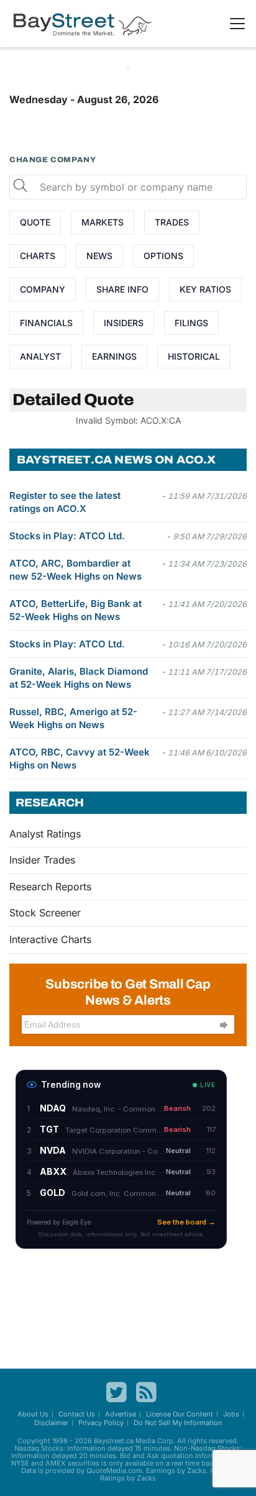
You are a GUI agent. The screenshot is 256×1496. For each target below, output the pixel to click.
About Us (32, 1414)
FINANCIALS (46, 322)
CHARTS (37, 255)
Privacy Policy (101, 1422)
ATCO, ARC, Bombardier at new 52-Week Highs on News (75, 569)
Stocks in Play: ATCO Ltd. (67, 536)
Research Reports (50, 886)
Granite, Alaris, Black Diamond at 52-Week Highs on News (78, 677)
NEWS (99, 255)
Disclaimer (51, 1422)
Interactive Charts (50, 939)
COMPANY (42, 289)
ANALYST (40, 356)
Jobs (231, 1414)
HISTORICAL (194, 356)
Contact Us (76, 1414)
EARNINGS (114, 356)
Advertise (120, 1414)
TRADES (172, 222)
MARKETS (102, 222)
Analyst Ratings (45, 834)
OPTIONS (163, 255)
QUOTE (35, 222)
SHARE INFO (122, 289)
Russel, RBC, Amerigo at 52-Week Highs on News (73, 718)
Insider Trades (42, 860)
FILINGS (191, 322)
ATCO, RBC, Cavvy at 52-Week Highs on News (79, 758)
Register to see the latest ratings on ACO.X (65, 502)
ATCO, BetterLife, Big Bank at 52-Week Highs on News (75, 610)
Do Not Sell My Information (178, 1422)
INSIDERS (124, 322)
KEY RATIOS (205, 289)
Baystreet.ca (114, 1440)
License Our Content (179, 1414)
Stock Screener (45, 912)
